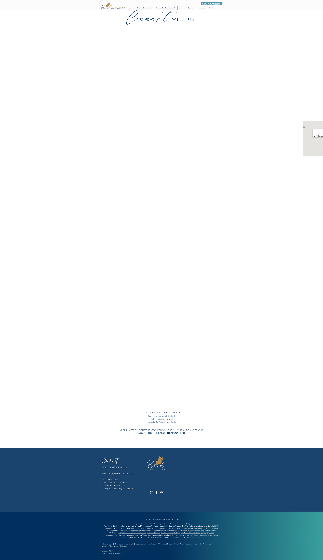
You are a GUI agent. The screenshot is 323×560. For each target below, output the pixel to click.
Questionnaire (119, 544)
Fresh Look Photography (170, 530)
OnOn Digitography (123, 528)
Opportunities (140, 544)
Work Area (162, 544)
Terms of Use (178, 544)
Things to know (107, 544)
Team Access (151, 544)
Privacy (169, 544)
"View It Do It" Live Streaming (196, 526)
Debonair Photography (162, 528)
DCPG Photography (179, 528)
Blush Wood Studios (155, 535)
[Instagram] (152, 493)
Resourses (123, 546)
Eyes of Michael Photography (149, 530)
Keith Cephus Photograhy (174, 526)
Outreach (188, 544)
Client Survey (113, 546)
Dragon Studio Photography (142, 528)
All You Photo (142, 535)
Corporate (129, 544)
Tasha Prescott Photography (195, 533)
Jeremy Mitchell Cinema (150, 533)
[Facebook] (157, 493)
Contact (198, 544)
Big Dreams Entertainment (130, 533)
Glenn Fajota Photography (198, 528)
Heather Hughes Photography (192, 530)
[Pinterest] (161, 493)
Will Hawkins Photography (125, 535)
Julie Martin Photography (128, 530)
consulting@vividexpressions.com (118, 473)
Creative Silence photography (172, 533)
